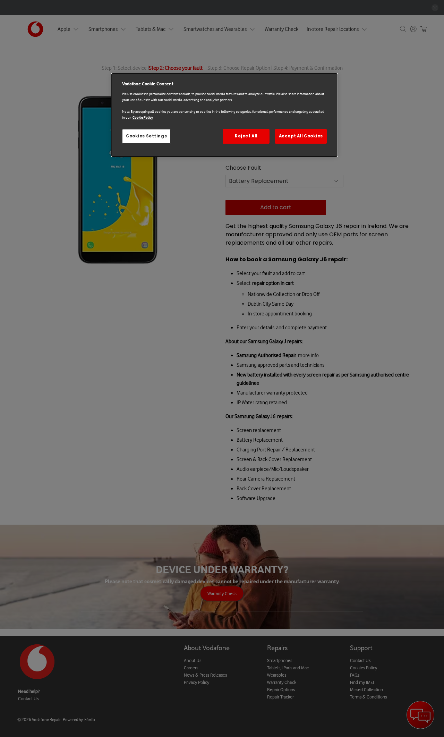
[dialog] (224, 115)
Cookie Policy (143, 117)
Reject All (246, 136)
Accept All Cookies (301, 136)
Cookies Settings (146, 136)
